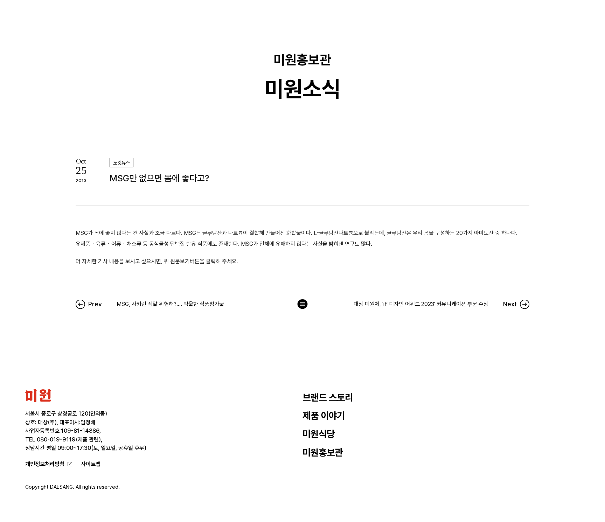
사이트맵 (90, 464)
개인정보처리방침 (44, 464)
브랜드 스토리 (327, 397)
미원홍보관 (322, 452)
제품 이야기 (323, 415)
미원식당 (318, 434)
